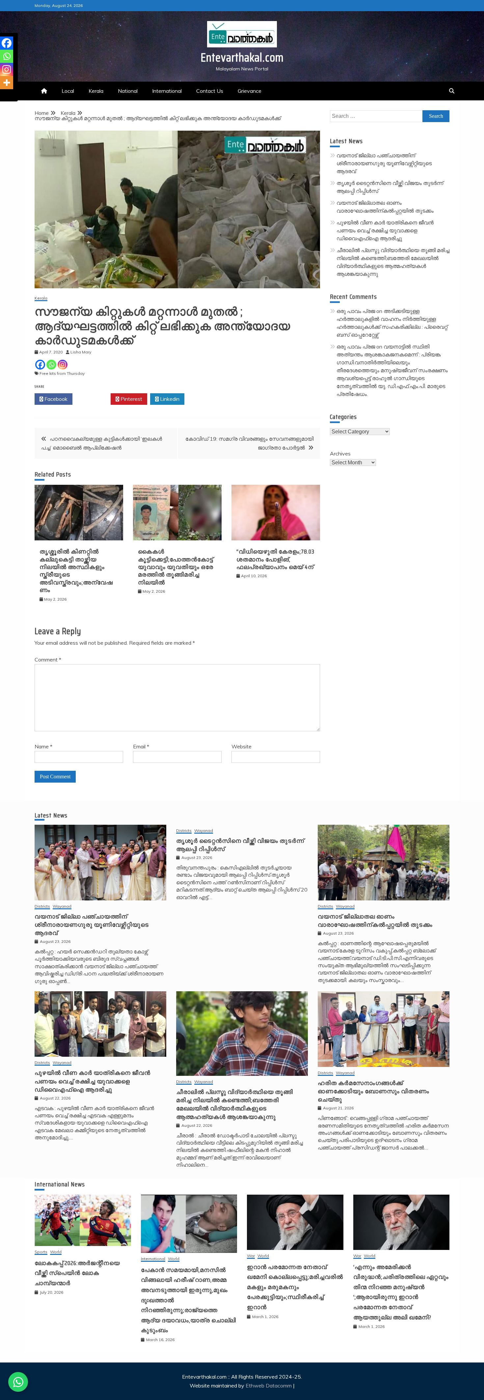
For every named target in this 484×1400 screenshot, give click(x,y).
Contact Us (209, 91)
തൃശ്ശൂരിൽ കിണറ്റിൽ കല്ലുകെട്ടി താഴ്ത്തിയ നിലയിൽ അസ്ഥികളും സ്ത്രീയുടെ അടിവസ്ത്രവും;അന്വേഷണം (76, 571)
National (128, 91)
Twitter (93, 399)
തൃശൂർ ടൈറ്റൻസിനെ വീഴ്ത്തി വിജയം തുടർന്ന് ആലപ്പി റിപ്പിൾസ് (240, 845)
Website (241, 746)
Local (68, 91)
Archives (340, 453)
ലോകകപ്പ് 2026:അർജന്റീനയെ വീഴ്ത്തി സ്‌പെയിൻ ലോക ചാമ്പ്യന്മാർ (77, 1273)
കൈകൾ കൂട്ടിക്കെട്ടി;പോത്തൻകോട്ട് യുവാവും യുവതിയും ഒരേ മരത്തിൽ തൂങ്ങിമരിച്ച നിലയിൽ (175, 567)
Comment (48, 659)
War (251, 1256)
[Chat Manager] (18, 1382)
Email (141, 746)
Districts (42, 906)
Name (43, 746)
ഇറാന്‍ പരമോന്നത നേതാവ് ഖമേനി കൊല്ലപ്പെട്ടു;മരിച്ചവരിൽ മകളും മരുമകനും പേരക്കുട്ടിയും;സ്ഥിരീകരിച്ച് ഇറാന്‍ (295, 1287)
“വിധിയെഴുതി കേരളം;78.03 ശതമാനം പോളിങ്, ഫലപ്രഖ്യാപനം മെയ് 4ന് (275, 559)
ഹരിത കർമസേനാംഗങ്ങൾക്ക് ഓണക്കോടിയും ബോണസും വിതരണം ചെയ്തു (373, 1091)
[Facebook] (40, 365)
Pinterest (130, 399)
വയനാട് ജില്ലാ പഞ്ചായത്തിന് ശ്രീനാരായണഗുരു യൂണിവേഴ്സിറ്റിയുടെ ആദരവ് (384, 163)
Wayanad (62, 906)
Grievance (249, 91)
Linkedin (169, 399)
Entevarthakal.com (242, 57)
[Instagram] (62, 365)
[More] (6, 82)
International (167, 91)
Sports (41, 1252)
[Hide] (2, 95)
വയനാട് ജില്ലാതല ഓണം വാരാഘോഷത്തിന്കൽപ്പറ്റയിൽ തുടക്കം (375, 920)
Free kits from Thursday (62, 373)
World (56, 1252)
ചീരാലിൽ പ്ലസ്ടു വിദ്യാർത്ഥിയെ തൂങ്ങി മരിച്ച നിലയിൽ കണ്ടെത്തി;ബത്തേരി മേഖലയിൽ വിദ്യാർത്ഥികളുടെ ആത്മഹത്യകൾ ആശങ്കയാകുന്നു (234, 1104)
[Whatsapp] (51, 365)
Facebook (55, 399)
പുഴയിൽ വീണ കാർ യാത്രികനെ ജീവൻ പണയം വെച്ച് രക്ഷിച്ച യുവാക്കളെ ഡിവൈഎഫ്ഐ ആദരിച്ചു (385, 230)
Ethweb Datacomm (269, 1385)
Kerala (96, 91)
